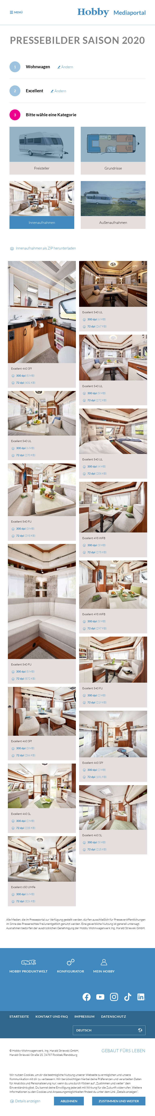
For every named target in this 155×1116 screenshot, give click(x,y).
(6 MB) (96, 319)
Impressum (84, 1016)
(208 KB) (97, 473)
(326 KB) (25, 901)
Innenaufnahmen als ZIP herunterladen (45, 248)
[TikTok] (128, 997)
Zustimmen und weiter (119, 1101)
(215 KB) (97, 849)
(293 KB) (25, 535)
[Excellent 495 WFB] (113, 507)
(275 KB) (97, 552)
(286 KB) (25, 755)
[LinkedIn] (141, 997)
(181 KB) (97, 777)
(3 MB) (25, 528)
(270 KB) (25, 455)
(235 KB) (25, 828)
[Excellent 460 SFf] (42, 312)
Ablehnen (69, 1101)
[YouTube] (100, 997)
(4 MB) (96, 466)
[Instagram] (114, 997)
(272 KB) (97, 400)
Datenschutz (113, 1016)
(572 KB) (25, 678)
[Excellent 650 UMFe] (42, 859)
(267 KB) (97, 326)
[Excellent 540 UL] (113, 284)
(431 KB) (25, 382)
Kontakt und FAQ (52, 1016)
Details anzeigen (27, 1101)
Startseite (19, 1016)
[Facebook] (87, 997)
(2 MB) (96, 695)
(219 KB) (97, 702)
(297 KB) (97, 628)
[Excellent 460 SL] (42, 786)
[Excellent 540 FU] (42, 489)
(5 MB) (25, 375)
